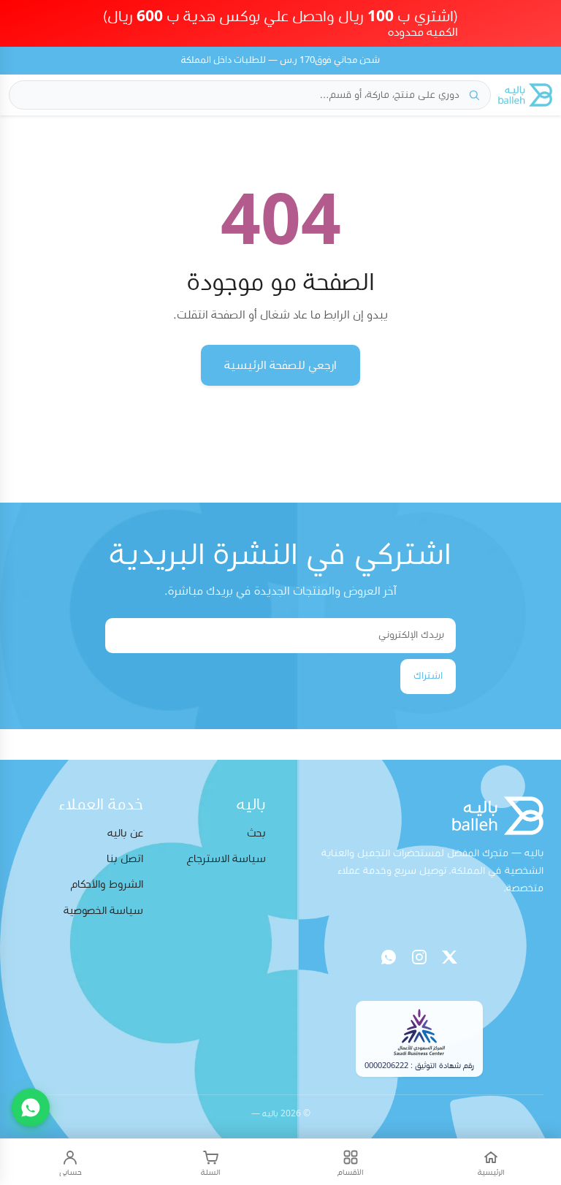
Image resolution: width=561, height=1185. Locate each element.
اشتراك (428, 676)
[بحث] (474, 95)
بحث (256, 833)
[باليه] (525, 95)
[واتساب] (388, 957)
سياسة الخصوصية (103, 910)
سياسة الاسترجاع (226, 858)
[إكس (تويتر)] (450, 957)
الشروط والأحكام (107, 884)
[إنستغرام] (419, 957)
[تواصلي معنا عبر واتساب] (31, 1108)
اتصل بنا (125, 858)
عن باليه (125, 833)
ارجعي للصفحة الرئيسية (280, 365)
